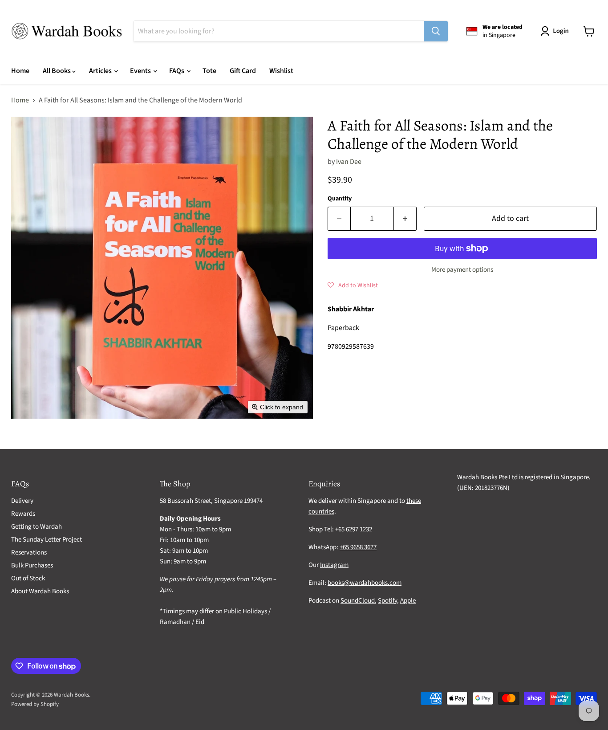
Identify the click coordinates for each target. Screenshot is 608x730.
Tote (209, 71)
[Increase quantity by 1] (405, 219)
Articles (101, 71)
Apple (408, 600)
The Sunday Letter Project (46, 539)
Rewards (23, 513)
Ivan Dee (348, 162)
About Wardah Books (40, 591)
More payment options (462, 269)
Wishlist (281, 71)
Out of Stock (28, 578)
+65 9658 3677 (358, 547)
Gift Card (243, 71)
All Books (57, 71)
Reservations (29, 552)
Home (20, 71)
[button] (556, 31)
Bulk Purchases (32, 565)
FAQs (177, 71)
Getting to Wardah (36, 526)
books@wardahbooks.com (364, 582)
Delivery (22, 501)
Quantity (340, 198)
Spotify (387, 600)
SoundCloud (357, 600)
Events (141, 71)
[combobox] (279, 31)
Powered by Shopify (35, 704)
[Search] (436, 31)
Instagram (334, 565)
